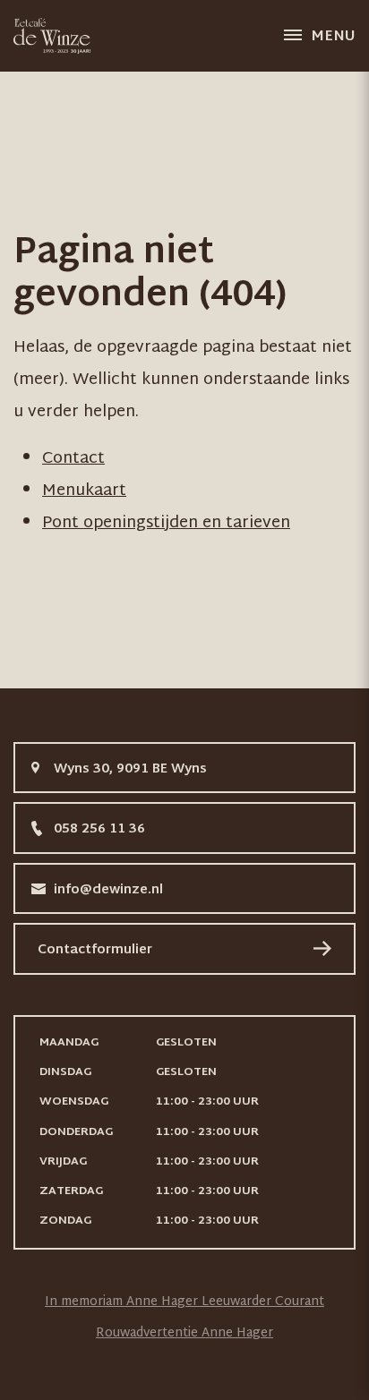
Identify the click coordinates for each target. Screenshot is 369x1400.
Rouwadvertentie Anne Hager (184, 1333)
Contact (73, 459)
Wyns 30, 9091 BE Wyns (130, 769)
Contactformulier (95, 950)
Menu (333, 37)
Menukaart (84, 491)
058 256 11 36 (99, 829)
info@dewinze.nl (108, 890)
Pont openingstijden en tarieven (166, 523)
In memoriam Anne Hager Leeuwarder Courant (184, 1302)
